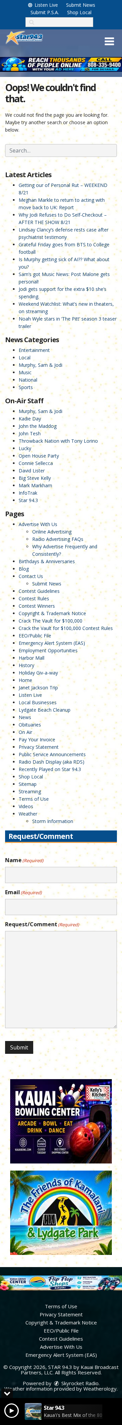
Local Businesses (38, 702)
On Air (25, 732)
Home (25, 680)
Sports (26, 387)
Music (25, 372)
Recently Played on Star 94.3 (50, 769)
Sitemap (28, 784)
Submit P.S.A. (44, 12)
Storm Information (52, 821)
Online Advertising (52, 531)
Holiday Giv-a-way (38, 672)
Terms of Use (34, 799)
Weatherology (100, 1388)
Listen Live (45, 5)
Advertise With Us (38, 524)
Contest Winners (37, 606)
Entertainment (34, 350)
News (25, 717)
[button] (109, 41)
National (28, 380)
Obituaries (30, 724)
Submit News (80, 5)
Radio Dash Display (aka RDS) (51, 762)
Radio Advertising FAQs (57, 539)
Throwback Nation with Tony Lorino (58, 441)
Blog (24, 569)
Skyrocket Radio (79, 1383)
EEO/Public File (35, 635)
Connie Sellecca (36, 463)
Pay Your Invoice (37, 739)
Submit (19, 1047)
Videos (26, 806)
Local (24, 357)
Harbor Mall (31, 658)
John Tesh (30, 433)
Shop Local (79, 12)
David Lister (32, 470)
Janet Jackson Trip (38, 687)
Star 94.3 (28, 500)
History (26, 665)
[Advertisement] (61, 64)
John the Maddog (38, 426)
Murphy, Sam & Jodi (40, 365)
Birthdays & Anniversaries (47, 561)
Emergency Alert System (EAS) (52, 643)
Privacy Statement (39, 747)
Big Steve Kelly (35, 478)
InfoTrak (28, 493)
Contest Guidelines (39, 591)
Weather (28, 814)
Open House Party (39, 456)
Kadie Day (30, 418)
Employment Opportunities (48, 650)
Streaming (30, 791)
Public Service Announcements (52, 754)
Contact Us (31, 576)
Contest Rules (34, 598)
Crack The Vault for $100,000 (50, 621)
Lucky (25, 448)
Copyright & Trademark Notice (52, 613)
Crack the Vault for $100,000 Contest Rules (66, 628)
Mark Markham (35, 485)
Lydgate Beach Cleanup (44, 710)
